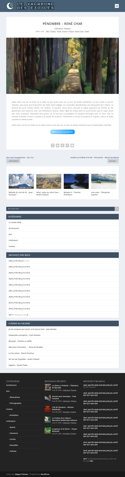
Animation (14, 415)
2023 (11, 279)
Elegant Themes (21, 474)
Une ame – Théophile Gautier (100, 193)
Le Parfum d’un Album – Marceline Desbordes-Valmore (64, 419)
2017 (11, 315)
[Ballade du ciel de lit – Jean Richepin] (21, 181)
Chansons (14, 433)
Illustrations (15, 397)
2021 (11, 291)
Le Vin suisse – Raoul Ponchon (21, 353)
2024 (11, 273)
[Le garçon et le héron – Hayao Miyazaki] (48, 430)
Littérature (59, 28)
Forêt (59, 31)
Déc (96, 395)
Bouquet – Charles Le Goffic (20, 341)
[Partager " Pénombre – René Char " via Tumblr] (62, 145)
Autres (12, 427)
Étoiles (53, 31)
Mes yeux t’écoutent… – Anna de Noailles (26, 347)
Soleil (87, 31)
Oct (88, 395)
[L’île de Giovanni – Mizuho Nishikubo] (48, 409)
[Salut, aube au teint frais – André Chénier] (48, 181)
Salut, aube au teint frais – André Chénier (48, 193)
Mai (103, 385)
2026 (11, 261)
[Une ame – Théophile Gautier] (103, 181)
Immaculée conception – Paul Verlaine (24, 335)
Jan (89, 385)
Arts (10, 234)
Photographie (15, 403)
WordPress (45, 474)
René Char (79, 31)
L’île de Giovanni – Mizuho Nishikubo (63, 408)
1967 (48, 31)
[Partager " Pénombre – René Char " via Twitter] (57, 145)
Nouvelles (14, 445)
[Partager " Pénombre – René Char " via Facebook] (52, 145)
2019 (11, 303)
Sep (84, 395)
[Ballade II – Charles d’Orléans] (76, 181)
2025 (11, 267)
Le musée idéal (15, 222)
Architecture (14, 228)
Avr (100, 385)
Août (115, 385)
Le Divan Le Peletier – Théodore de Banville (65, 386)
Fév (92, 385)
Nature (71, 31)
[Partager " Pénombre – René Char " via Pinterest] (67, 145)
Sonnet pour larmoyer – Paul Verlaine (64, 397)
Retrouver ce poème (62, 132)
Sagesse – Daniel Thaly (18, 365)
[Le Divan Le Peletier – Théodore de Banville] (48, 387)
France (65, 31)
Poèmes (67, 28)
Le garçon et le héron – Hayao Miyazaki (64, 430)
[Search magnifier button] (117, 209)
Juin (107, 385)
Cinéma (12, 246)
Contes (13, 439)
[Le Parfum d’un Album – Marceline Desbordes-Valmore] (48, 420)
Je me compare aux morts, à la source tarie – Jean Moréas (33, 329)
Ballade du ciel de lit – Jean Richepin (21, 193)
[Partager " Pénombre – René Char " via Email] (72, 145)
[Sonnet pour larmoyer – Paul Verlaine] (48, 398)
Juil (111, 385)
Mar (96, 385)
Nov (92, 395)
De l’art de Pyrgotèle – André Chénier (24, 359)
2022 (11, 285)
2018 (11, 309)
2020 (11, 297)
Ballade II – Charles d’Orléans (72, 193)
